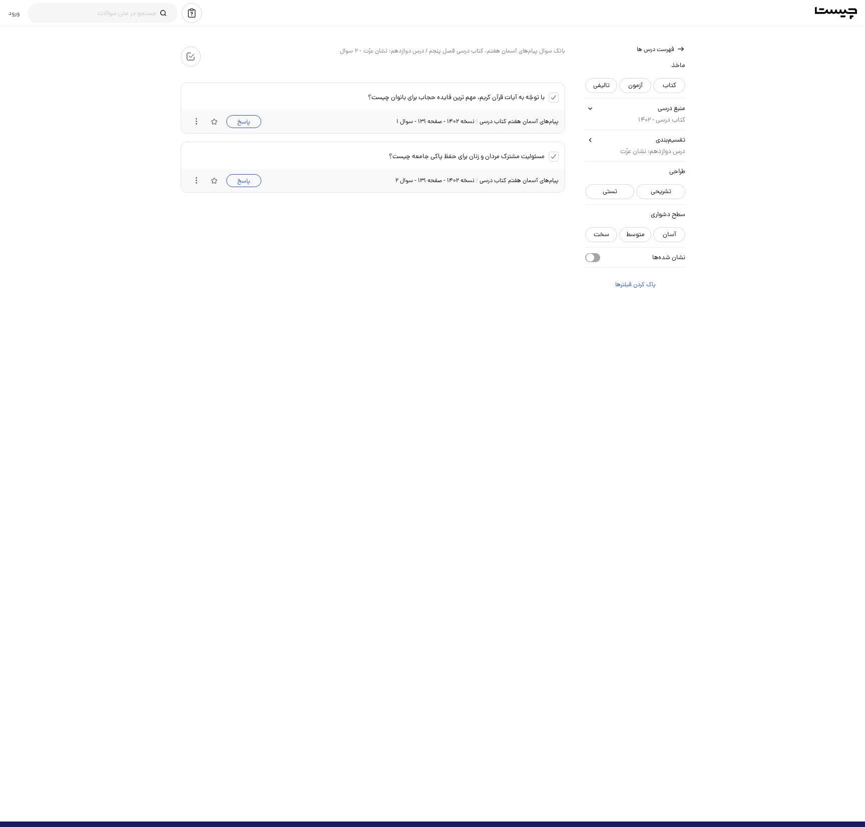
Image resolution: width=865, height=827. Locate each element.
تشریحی (660, 191)
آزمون (635, 85)
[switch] (592, 257)
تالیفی (601, 85)
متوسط (635, 234)
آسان (669, 234)
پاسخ (243, 122)
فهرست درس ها (655, 49)
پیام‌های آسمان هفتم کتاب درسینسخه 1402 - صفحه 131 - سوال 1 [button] (477, 121)
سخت (601, 234)
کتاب (669, 85)
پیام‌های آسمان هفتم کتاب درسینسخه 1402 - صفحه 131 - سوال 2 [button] (476, 180)
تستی (609, 191)
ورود (14, 13)
